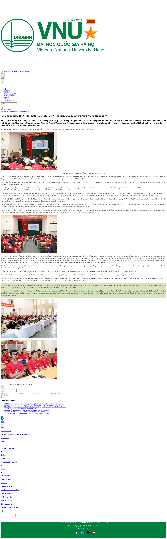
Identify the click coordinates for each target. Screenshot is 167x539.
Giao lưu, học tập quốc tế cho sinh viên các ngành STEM (20, 408)
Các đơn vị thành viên (10, 100)
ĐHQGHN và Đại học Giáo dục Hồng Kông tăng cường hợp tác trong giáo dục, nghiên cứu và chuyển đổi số (34, 405)
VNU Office (10, 71)
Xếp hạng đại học (7, 504)
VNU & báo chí (6, 500)
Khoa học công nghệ (10, 94)
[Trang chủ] (53, 70)
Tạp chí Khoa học (7, 493)
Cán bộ (6, 98)
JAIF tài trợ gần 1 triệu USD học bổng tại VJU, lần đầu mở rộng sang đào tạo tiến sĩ (27, 410)
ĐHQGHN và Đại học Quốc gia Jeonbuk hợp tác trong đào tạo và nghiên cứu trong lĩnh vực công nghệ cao (34, 404)
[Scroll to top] (2, 511)
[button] (83, 418)
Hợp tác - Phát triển (17, 111)
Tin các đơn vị (6, 476)
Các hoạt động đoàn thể (9, 507)
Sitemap (26, 71)
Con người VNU (6, 486)
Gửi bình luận (4, 395)
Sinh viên (6, 97)
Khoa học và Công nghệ (9, 462)
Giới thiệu (7, 91)
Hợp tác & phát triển (9, 95)
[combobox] (3, 74)
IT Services (21, 71)
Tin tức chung (6, 431)
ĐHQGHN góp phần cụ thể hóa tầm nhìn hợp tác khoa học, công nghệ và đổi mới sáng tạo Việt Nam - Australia (35, 407)
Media (3, 469)
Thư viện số (4, 71)
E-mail (16, 71)
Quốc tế (26, 111)
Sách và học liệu (6, 497)
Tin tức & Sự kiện (6, 111)
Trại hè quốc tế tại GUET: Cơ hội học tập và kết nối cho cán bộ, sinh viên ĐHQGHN (27, 411)
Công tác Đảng (6, 479)
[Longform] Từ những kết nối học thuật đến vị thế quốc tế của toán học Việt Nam (26, 413)
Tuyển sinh (5, 438)
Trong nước (5, 458)
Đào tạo (6, 92)
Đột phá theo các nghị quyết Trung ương (15, 434)
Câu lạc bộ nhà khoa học (10, 490)
